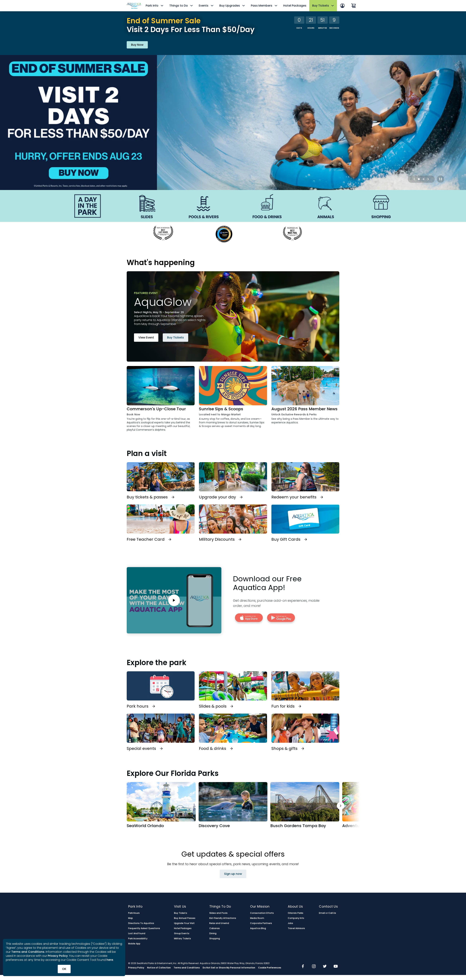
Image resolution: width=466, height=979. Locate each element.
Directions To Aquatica (141, 923)
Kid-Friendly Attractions (222, 918)
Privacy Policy (58, 956)
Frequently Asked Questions (144, 928)
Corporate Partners (261, 923)
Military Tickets (182, 938)
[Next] (428, 179)
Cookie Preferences (269, 967)
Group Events (181, 933)
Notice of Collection (159, 967)
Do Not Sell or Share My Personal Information (229, 967)
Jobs (290, 923)
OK (64, 969)
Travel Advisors (296, 928)
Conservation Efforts (262, 913)
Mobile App (134, 943)
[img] (303, 966)
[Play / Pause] (440, 179)
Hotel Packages (294, 5)
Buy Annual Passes (184, 918)
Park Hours (134, 913)
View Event (146, 337)
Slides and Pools (218, 913)
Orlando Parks (295, 913)
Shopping (214, 938)
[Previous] (414, 179)
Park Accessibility (137, 938)
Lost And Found (136, 933)
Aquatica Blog (258, 928)
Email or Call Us (327, 913)
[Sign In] (342, 5)
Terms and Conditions (27, 952)
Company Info (296, 918)
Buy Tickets (175, 337)
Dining (212, 933)
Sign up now (233, 874)
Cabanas (214, 928)
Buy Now (137, 45)
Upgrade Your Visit (184, 923)
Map (130, 918)
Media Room (257, 918)
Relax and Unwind (219, 923)
